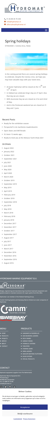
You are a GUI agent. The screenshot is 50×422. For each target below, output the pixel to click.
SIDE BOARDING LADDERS (30, 336)
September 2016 (10, 259)
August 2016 (9, 263)
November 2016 (10, 256)
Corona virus (20, 46)
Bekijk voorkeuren (25, 413)
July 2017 (7, 241)
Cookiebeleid (17, 419)
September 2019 (10, 184)
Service (4, 341)
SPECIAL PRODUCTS (29, 359)
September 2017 (10, 234)
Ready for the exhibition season (16, 123)
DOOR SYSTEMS (27, 356)
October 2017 (9, 231)
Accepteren (25, 407)
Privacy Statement (29, 419)
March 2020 (8, 177)
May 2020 (7, 169)
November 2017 (10, 227)
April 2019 (8, 191)
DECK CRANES (27, 338)
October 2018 (9, 198)
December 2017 (10, 223)
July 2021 (7, 162)
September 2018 (10, 202)
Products (5, 336)
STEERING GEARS (28, 349)
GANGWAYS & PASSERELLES (31, 333)
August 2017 (9, 238)
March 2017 (8, 249)
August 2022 (9, 148)
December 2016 (10, 252)
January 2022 (9, 151)
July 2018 (7, 205)
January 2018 (9, 220)
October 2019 (9, 180)
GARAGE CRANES (28, 341)
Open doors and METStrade (15, 131)
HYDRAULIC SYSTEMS (29, 343)
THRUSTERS (26, 346)
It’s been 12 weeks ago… (13, 134)
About (4, 343)
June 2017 (8, 245)
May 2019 (7, 187)
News (28, 46)
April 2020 (8, 173)
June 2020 (8, 166)
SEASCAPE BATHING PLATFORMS (32, 354)
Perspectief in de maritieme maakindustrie (21, 127)
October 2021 (9, 155)
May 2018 (7, 209)
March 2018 (8, 213)
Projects (5, 338)
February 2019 (9, 195)
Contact (4, 346)
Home (3, 333)
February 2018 (9, 216)
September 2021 (10, 159)
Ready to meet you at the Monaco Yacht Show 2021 (24, 138)
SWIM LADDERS (27, 351)
